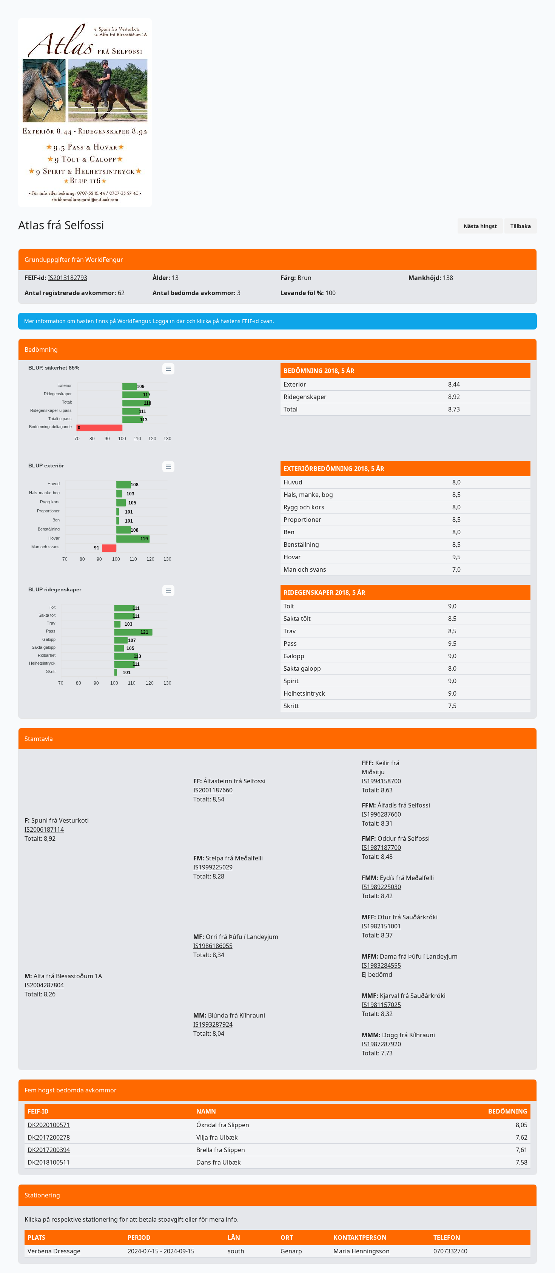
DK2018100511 (49, 1162)
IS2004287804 (44, 985)
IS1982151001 (381, 926)
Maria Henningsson (361, 1251)
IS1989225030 (381, 887)
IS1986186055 (213, 946)
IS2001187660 (213, 790)
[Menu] (168, 368)
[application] (100, 404)
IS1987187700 (381, 847)
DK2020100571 (49, 1125)
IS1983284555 (381, 965)
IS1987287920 (381, 1044)
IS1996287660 (381, 814)
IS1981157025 (381, 1005)
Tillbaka (520, 226)
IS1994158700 (381, 781)
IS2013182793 (67, 278)
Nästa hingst (480, 226)
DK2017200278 (49, 1137)
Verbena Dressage (54, 1251)
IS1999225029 (213, 867)
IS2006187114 (44, 829)
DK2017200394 (49, 1150)
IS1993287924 (213, 1024)
